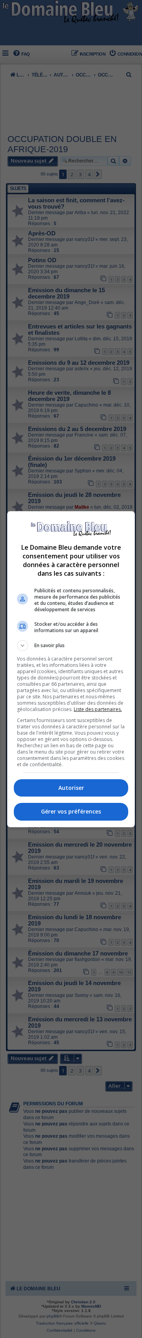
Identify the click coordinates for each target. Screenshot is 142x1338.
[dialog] (71, 669)
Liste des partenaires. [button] (98, 709)
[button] (71, 645)
